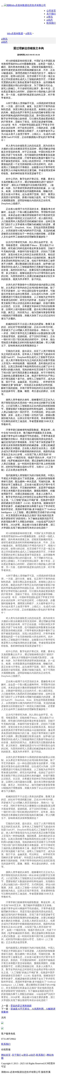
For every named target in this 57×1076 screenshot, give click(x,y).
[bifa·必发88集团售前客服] (2, 1023)
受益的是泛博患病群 (21, 1005)
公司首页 (51, 10)
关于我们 (51, 13)
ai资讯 (49, 17)
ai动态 (49, 20)
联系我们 (51, 23)
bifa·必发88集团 (15, 33)
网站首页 (6, 1055)
